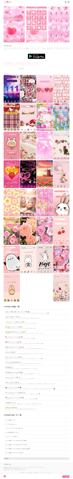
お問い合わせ (22, 472)
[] (67, 458)
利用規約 (36, 472)
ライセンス (51, 472)
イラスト (29, 63)
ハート (16, 63)
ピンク (22, 63)
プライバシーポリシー (43, 472)
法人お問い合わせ (30, 472)
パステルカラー (8, 63)
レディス (36, 63)
